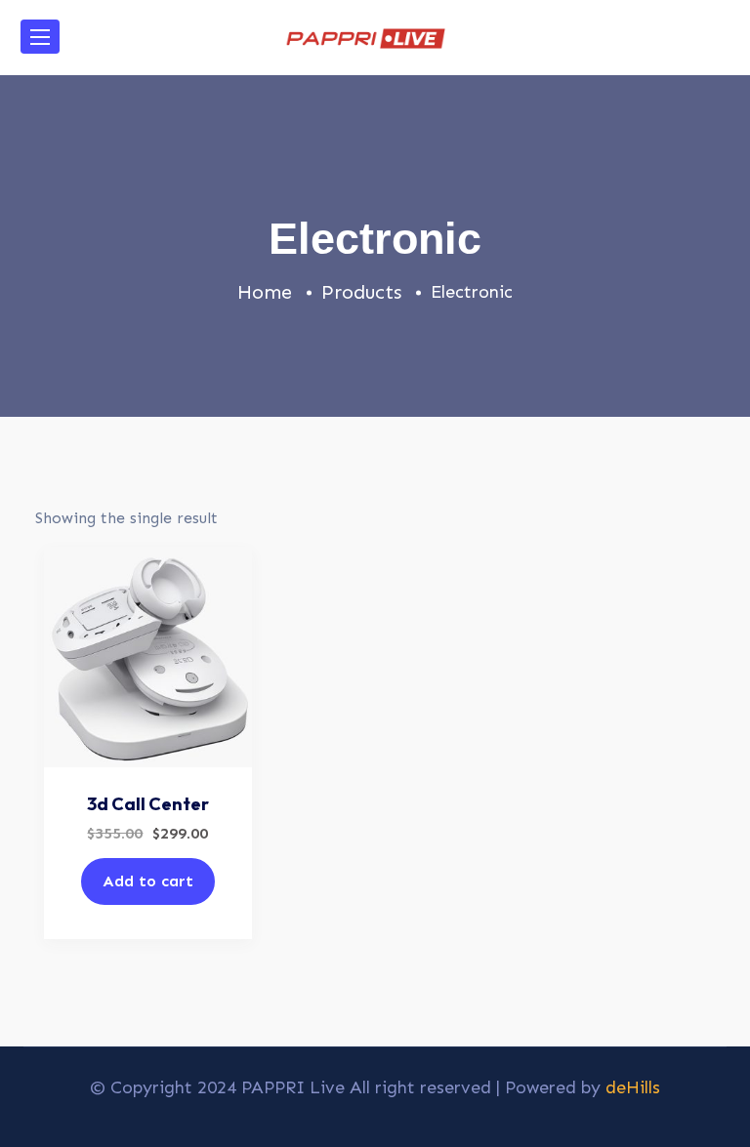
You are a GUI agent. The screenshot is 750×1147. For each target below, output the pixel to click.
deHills (632, 1087)
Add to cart (148, 881)
